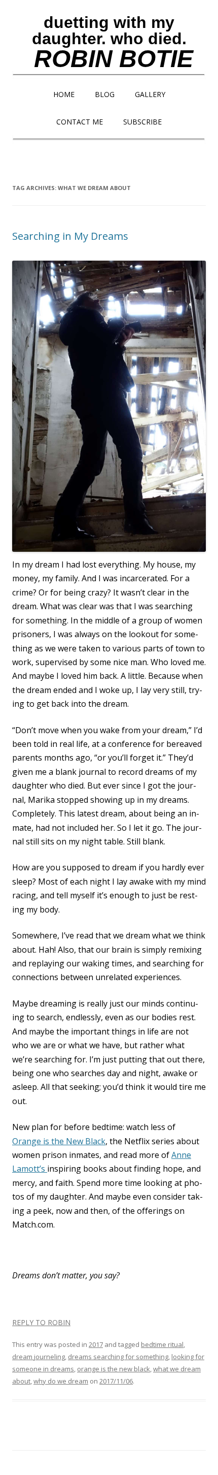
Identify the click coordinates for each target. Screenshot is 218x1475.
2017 (96, 1344)
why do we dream (60, 1381)
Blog (105, 94)
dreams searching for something (118, 1356)
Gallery (150, 94)
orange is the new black (113, 1368)
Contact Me (79, 122)
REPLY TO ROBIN (41, 1322)
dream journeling (38, 1356)
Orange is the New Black (58, 1141)
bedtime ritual (162, 1344)
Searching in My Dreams (70, 236)
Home (64, 94)
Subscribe (142, 122)
